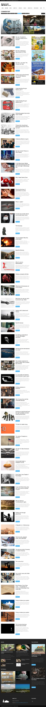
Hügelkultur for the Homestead (36, 655)
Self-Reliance (3, 669)
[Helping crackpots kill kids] (7, 278)
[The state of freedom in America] (7, 441)
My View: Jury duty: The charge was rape (21, 63)
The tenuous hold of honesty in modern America (23, 550)
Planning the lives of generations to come (21, 190)
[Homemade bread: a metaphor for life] (7, 465)
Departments (23, 13)
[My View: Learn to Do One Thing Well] (34, 20)
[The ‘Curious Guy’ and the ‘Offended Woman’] (7, 403)
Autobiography (12, 13)
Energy (27, 13)
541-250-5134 (3, 0)
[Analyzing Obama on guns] (7, 143)
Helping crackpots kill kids (22, 274)
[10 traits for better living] (7, 429)
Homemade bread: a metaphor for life (21, 462)
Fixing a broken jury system (22, 600)
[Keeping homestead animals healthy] (7, 647)
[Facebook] (32, 701)
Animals (9, 13)
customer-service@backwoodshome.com (13, 0)
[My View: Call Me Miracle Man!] (39, 30)
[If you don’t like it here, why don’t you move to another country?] (7, 491)
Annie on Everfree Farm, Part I (21, 691)
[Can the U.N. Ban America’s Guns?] (7, 453)
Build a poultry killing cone (21, 651)
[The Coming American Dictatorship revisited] (7, 629)
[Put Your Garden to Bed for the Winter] (38, 672)
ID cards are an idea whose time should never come (22, 214)
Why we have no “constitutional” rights (21, 501)
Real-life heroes (19, 323)
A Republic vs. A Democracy (22, 525)
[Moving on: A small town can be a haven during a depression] (8, 688)
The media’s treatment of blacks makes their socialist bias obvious (22, 362)
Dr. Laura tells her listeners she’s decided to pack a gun (22, 375)
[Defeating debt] (22, 675)
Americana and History (4, 13)
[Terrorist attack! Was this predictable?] (7, 242)
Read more (17, 47)
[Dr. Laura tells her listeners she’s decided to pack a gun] (7, 379)
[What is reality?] (7, 206)
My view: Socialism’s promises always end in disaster (21, 38)
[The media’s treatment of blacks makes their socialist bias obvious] (7, 365)
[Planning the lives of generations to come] (7, 194)
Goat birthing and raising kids (9, 663)
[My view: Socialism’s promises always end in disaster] (7, 41)
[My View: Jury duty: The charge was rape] (7, 67)
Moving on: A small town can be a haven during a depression (7, 691)
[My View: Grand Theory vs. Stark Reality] (7, 155)
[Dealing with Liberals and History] (7, 315)
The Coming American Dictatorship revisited (21, 625)
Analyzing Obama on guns (22, 139)
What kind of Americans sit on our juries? (22, 286)
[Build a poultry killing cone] (23, 647)
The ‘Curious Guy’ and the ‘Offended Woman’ (22, 400)
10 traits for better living (21, 424)
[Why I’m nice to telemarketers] (7, 266)
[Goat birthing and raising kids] (3, 664)
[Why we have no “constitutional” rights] (7, 505)
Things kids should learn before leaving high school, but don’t (22, 127)
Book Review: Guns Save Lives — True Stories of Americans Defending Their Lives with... (22, 587)
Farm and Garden (35, 642)
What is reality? (19, 202)
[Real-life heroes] (7, 327)
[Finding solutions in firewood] (7, 391)
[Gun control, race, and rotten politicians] (7, 578)
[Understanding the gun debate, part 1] (7, 105)
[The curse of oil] (7, 566)
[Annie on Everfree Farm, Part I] (22, 688)
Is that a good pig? (8, 659)
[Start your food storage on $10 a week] (8, 677)
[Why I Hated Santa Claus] (7, 182)
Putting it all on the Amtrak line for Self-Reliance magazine (22, 76)
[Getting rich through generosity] (7, 517)
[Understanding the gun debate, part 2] (7, 93)
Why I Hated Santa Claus (22, 177)
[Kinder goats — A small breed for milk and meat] (18, 660)
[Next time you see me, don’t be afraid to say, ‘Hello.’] (7, 303)
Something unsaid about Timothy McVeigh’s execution (22, 336)
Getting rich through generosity (20, 513)
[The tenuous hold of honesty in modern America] (7, 554)
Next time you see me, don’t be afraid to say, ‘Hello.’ (22, 299)
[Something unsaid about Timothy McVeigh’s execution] (7, 339)
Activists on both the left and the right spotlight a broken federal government (23, 413)
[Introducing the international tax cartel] (7, 353)
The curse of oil (19, 561)
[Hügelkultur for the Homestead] (38, 649)
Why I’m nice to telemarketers (19, 263)
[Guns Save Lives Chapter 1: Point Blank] (7, 479)
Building (16, 13)
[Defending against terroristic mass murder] (7, 117)
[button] (44, 8)
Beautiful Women (20, 250)
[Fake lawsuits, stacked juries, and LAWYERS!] (7, 541)
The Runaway (19, 225)
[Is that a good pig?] (3, 660)
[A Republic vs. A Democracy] (7, 529)
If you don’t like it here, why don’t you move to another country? (22, 488)
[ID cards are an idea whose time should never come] (7, 218)
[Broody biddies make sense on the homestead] (18, 664)
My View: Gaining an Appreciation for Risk (21, 51)
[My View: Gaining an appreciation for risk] (28, 30)
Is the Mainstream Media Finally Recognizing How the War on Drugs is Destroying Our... (22, 165)
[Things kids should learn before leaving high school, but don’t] (7, 129)
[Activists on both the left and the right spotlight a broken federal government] (7, 416)
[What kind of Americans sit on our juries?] (7, 290)
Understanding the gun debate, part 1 (21, 101)
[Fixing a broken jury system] (7, 605)
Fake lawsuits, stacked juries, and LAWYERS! (21, 537)
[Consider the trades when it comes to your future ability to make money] (12, 24)
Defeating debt (19, 678)
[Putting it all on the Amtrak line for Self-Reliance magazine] (7, 79)
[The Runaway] (7, 230)
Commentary (19, 13)
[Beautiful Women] (7, 254)
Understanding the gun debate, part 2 (21, 89)
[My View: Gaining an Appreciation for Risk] (7, 55)
